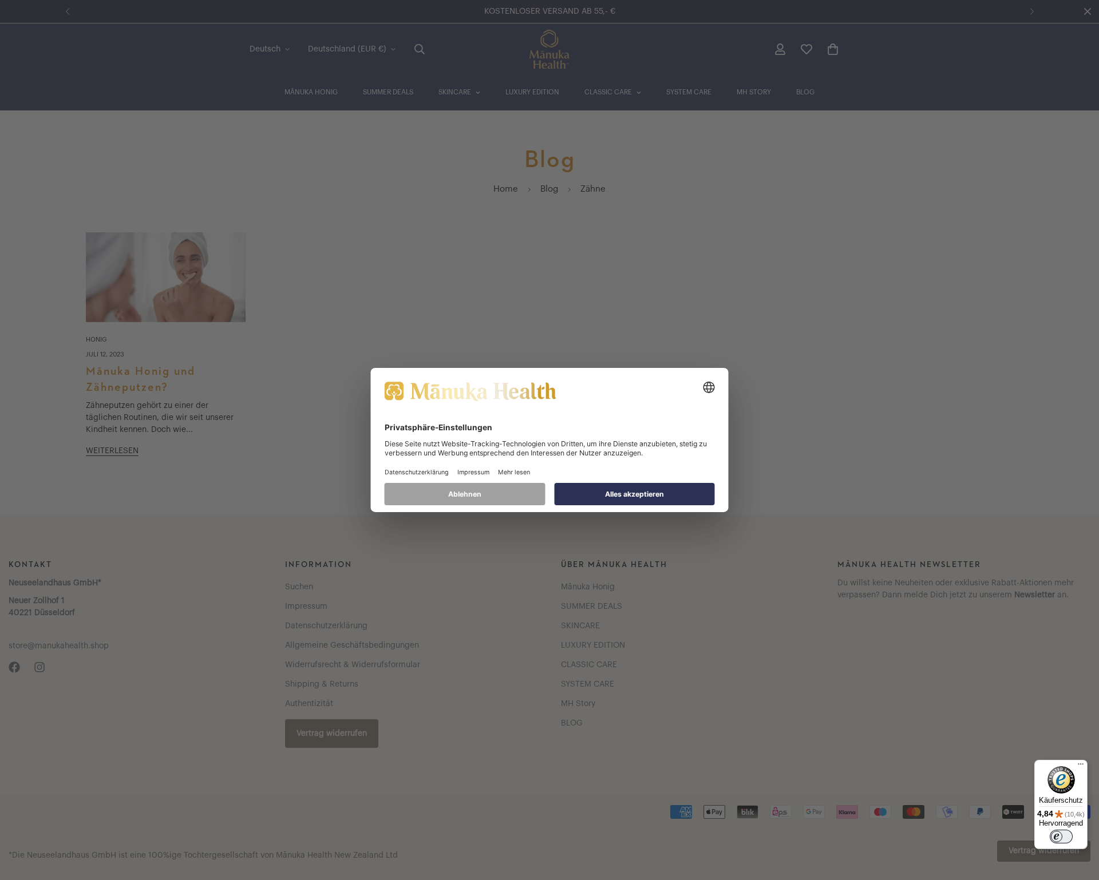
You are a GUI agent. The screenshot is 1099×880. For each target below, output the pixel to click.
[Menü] (1081, 767)
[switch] (1061, 836)
